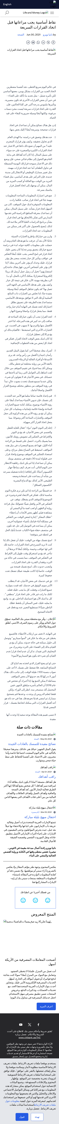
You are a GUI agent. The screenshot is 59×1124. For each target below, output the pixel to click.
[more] (52, 13)
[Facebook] (38, 1025)
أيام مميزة (35, 812)
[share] (28, 42)
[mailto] (33, 42)
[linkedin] (43, 42)
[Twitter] (29, 1025)
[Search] (7, 13)
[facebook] (53, 42)
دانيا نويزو (48, 34)
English (7, 4)
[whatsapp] (38, 42)
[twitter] (48, 42)
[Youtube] (21, 1025)
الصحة (20, 34)
